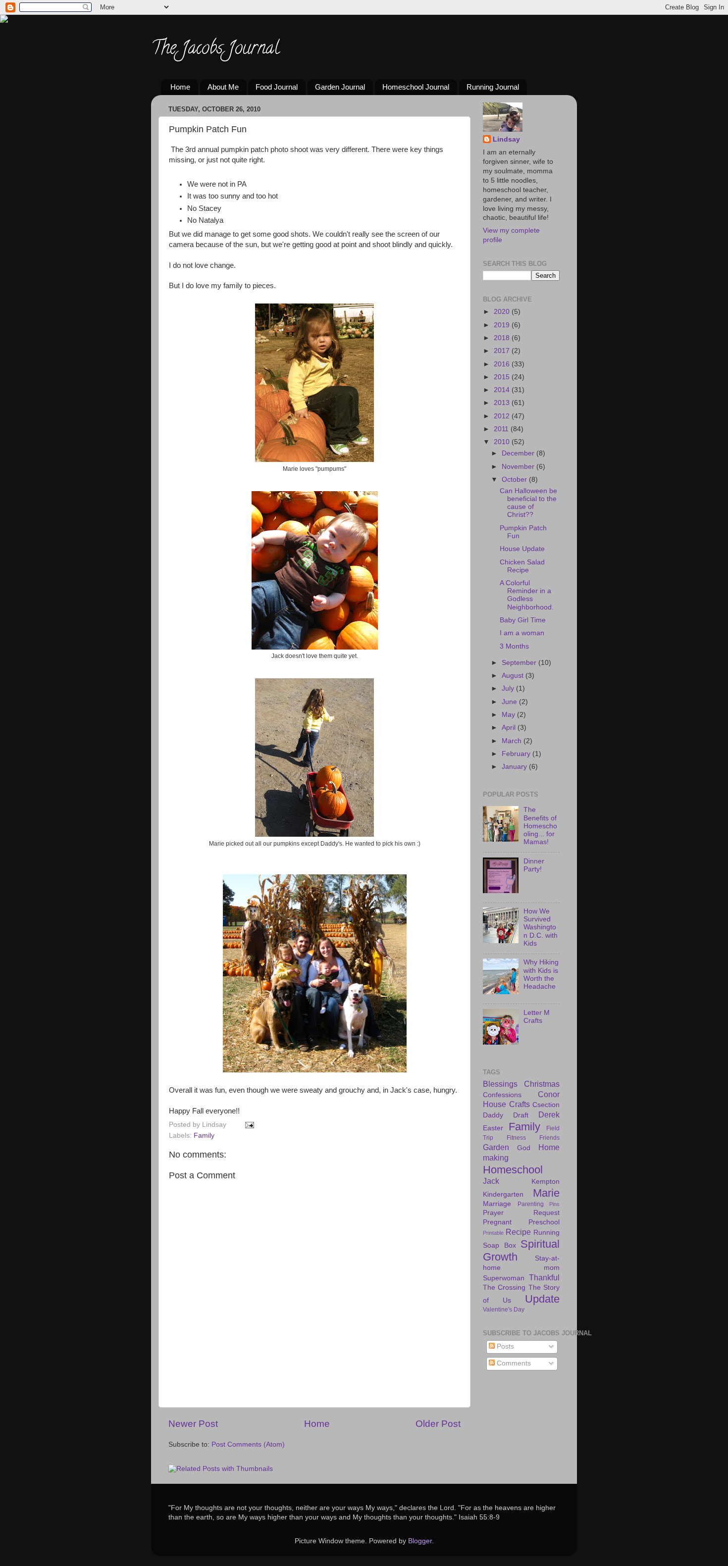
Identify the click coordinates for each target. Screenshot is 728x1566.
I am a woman (522, 633)
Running (546, 1232)
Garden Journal (340, 87)
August (513, 675)
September (520, 662)
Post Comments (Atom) (248, 1444)
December (519, 453)
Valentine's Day (503, 1309)
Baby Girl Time (523, 620)
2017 (503, 350)
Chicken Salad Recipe (522, 566)
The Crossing (504, 1287)
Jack (491, 1180)
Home (180, 87)
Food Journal (277, 87)
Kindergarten (503, 1194)
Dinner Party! (533, 865)
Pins (554, 1204)
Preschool (544, 1222)
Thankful (544, 1277)
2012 (503, 416)
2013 (503, 402)
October (515, 479)
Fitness (516, 1137)
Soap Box (499, 1245)
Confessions (502, 1095)
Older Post (438, 1423)
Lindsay (506, 139)
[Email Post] (248, 1124)
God (523, 1148)
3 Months (514, 646)
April (510, 727)
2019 (503, 325)
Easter (493, 1128)
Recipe (518, 1231)
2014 (503, 390)
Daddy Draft (505, 1115)
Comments (513, 1363)
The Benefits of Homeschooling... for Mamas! (540, 826)
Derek (549, 1114)
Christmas (542, 1083)
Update (542, 1299)
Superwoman (503, 1278)
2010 (503, 442)
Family (204, 1135)
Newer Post (193, 1423)
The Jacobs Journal (215, 49)
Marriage (497, 1204)
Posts (504, 1346)
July (509, 688)
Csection (546, 1105)
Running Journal (493, 87)
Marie (546, 1193)
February (517, 754)
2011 (502, 429)
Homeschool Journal (415, 87)
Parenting (531, 1204)
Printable (493, 1233)
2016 (503, 364)
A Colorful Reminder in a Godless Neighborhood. (527, 595)
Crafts (519, 1104)
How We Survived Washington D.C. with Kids (540, 927)
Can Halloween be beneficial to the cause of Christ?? (528, 503)
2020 (503, 311)
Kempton (545, 1181)
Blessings (500, 1083)
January (515, 766)
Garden (496, 1147)
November (519, 466)
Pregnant (497, 1222)
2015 (503, 377)
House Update (522, 549)
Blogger (420, 1541)
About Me (223, 87)
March (512, 741)
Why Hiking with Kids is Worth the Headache (541, 974)
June (510, 702)
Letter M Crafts (536, 1016)
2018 (503, 338)
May (509, 714)
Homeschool (513, 1169)
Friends (549, 1137)
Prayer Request (521, 1212)
